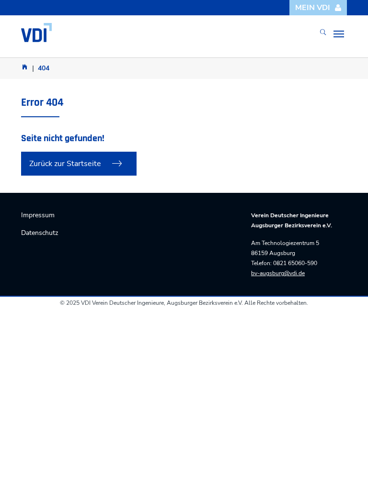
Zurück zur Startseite (65, 163)
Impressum (38, 215)
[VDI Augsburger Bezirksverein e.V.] (36, 32)
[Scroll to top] (346, 468)
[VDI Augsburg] (24, 66)
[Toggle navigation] (339, 34)
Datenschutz (39, 232)
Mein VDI (312, 7)
